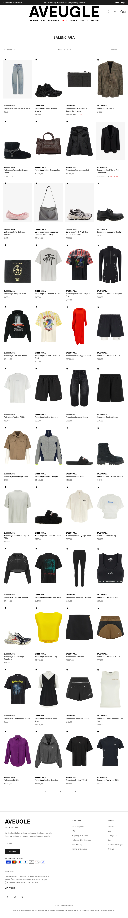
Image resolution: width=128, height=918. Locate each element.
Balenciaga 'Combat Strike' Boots (110, 476)
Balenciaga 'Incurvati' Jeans (77, 417)
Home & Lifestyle (79, 20)
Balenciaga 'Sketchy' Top (106, 536)
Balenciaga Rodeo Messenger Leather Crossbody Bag (46, 233)
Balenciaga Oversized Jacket (77, 170)
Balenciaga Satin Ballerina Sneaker (14, 233)
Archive (95, 20)
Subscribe (12, 852)
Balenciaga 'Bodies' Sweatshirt (47, 780)
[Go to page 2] (82, 791)
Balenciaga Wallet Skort (75, 657)
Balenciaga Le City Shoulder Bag (47, 170)
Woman (34, 20)
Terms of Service (79, 849)
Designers (53, 20)
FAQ (73, 831)
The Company (78, 826)
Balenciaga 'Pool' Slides (75, 476)
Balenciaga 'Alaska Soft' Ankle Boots (16, 171)
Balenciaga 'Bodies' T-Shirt (14, 417)
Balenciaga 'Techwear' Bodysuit (109, 294)
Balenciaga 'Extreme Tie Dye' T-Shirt (78, 295)
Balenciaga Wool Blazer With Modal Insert (108, 171)
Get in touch (10, 888)
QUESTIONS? (9, 871)
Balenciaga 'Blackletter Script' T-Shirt (16, 537)
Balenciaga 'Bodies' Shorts (107, 417)
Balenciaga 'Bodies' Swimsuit (46, 417)
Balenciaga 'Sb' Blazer (105, 108)
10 (75, 791)
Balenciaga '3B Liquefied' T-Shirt (47, 294)
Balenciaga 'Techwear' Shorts (108, 356)
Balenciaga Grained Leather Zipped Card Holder (77, 109)
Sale (64, 20)
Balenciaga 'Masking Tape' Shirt (78, 536)
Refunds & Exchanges (81, 840)
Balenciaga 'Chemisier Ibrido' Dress (46, 719)
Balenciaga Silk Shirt (12, 780)
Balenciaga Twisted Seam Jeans (17, 108)
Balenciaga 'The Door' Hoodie (15, 356)
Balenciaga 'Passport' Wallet (15, 294)
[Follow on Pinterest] (22, 897)
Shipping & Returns (80, 835)
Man (43, 20)
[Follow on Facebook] (7, 897)
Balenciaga (9, 106)
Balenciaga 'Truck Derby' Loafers (109, 232)
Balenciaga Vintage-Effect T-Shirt (48, 597)
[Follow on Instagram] (15, 897)
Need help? (120, 2)
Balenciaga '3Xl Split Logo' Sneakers (14, 658)
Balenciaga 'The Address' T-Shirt (17, 718)
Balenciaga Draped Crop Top (46, 657)
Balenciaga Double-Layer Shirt (16, 476)
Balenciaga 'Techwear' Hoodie (16, 597)
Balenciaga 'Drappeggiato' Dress (78, 356)
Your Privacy (77, 844)
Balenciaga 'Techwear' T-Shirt (108, 780)
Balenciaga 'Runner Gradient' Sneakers (46, 109)
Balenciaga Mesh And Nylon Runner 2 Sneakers (77, 233)
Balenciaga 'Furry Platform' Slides (48, 536)
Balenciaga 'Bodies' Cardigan (46, 476)
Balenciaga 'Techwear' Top (107, 597)
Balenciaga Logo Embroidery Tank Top (110, 719)
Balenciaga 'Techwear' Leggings (78, 597)
